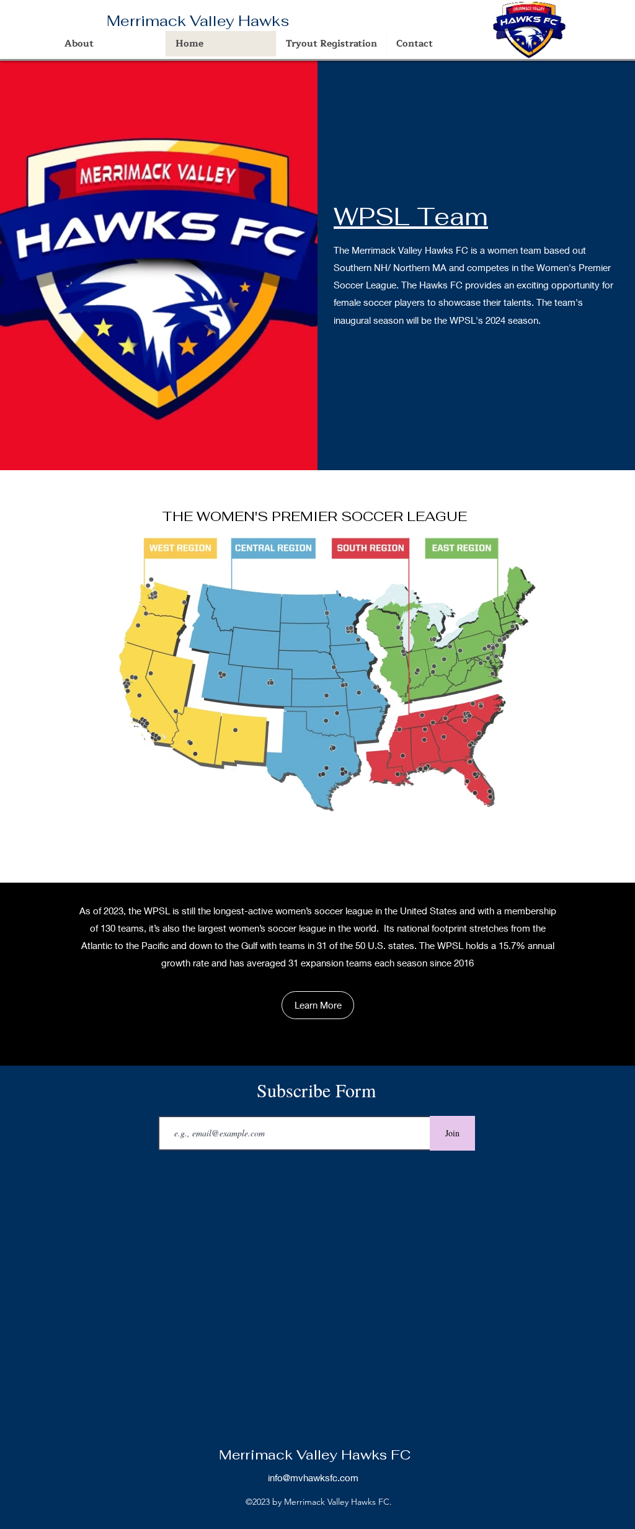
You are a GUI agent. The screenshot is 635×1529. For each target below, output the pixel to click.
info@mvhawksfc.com (313, 1477)
